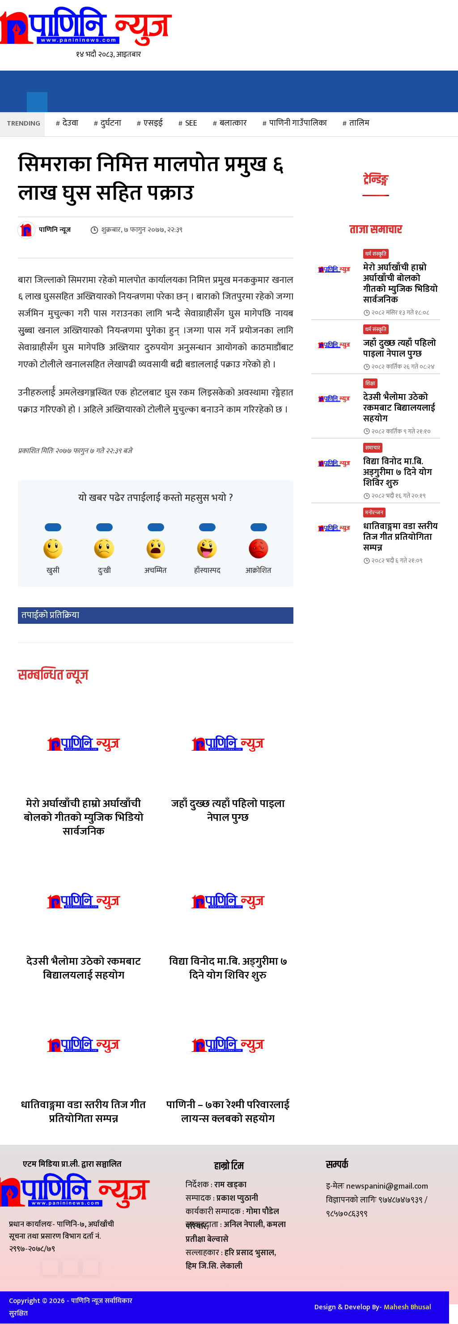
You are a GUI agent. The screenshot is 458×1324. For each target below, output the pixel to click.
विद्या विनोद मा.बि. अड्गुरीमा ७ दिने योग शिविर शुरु (228, 968)
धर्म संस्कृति (375, 253)
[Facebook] (50, 1267)
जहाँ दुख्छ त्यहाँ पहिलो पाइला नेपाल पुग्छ (228, 811)
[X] (70, 1267)
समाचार (372, 447)
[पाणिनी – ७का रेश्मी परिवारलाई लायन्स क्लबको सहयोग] (227, 1044)
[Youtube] (90, 1267)
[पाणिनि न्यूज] (28, 230)
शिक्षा (370, 383)
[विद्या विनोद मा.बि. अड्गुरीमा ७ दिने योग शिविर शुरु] (227, 900)
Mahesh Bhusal (407, 1307)
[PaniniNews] (84, 25)
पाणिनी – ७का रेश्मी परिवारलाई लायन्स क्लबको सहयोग (227, 1112)
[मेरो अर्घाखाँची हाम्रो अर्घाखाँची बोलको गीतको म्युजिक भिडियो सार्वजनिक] (83, 743)
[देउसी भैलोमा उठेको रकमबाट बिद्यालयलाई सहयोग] (83, 900)
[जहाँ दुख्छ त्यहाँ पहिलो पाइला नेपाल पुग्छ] (227, 743)
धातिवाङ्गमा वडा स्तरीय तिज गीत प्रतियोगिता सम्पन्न (83, 1112)
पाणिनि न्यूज (55, 230)
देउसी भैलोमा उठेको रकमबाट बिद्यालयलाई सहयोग (83, 968)
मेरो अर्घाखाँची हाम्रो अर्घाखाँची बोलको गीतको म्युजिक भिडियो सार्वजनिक (84, 818)
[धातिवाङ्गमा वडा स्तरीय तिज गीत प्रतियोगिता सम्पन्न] (83, 1044)
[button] (37, 102)
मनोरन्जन (374, 512)
